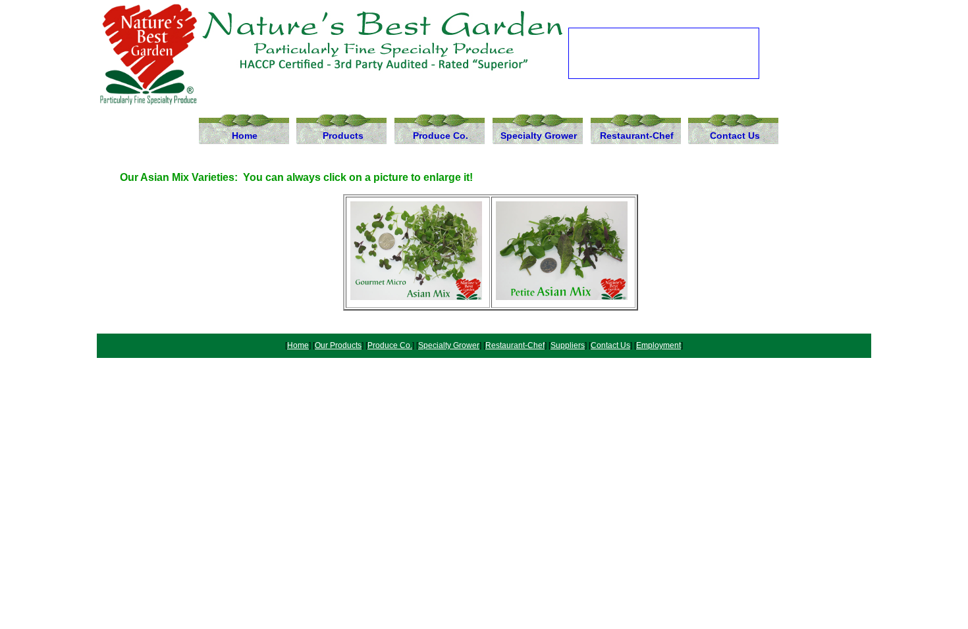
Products (343, 135)
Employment (658, 345)
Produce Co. (440, 135)
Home (244, 135)
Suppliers (568, 345)
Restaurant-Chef (637, 135)
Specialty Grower (538, 135)
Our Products (338, 345)
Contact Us (735, 135)
